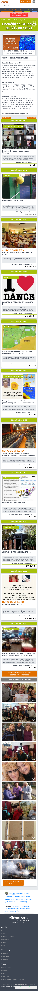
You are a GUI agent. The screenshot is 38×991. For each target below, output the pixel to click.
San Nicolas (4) (7, 75)
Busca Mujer (4, 959)
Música (6, 478)
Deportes (7, 175)
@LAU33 (16, 906)
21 (35, 467)
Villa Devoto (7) (17, 77)
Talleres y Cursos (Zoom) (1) (20, 108)
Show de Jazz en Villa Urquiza (14, 503)
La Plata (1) (14, 85)
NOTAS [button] (34, 9)
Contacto (3, 942)
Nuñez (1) (12, 69)
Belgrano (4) (14, 65)
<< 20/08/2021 (6, 117)
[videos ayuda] (34, 1)
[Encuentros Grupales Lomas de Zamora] (19, 537)
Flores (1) (5, 67)
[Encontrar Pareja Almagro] (19, 587)
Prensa (3, 945)
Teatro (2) (20, 98)
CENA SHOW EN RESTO (12, 604)
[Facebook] (19, 922)
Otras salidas (25, 906)
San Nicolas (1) (21, 89)
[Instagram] (25, 922)
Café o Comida (9, 527)
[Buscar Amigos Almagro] (19, 287)
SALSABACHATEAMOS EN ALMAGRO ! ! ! (18, 303)
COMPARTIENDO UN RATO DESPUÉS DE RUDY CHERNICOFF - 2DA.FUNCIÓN (19, 655)
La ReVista (4, 970)
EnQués (3, 973)
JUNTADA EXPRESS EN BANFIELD (16, 552)
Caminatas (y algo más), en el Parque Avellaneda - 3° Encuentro (17, 352)
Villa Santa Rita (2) (29, 77)
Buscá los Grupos (6, 976)
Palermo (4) (20, 69)
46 (35, 266)
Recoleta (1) (14, 73)
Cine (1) (13, 98)
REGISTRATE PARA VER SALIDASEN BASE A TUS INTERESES (19, 674)
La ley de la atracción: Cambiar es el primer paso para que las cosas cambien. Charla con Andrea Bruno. (19, 402)
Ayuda (3, 933)
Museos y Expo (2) (8, 106)
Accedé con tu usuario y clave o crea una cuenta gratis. (19, 14)
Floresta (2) (13, 67)
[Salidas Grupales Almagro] (19, 436)
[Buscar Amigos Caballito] (19, 386)
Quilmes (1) (19, 87)
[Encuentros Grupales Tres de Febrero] (19, 136)
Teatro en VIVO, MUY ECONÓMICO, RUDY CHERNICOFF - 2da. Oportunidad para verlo (18, 454)
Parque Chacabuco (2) (19, 71)
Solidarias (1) (6, 102)
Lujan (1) (5, 87)
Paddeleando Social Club (12, 200)
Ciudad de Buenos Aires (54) (11, 63)
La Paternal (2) (22, 67)
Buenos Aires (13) (8, 82)
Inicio (3, 19)
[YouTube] (22, 922)
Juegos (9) (28, 100)
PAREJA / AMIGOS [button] (7, 9)
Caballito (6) (23, 65)
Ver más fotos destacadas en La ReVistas (13, 883)
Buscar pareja (4, 953)
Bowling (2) (21, 100)
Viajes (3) (14, 102)
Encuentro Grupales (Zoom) (13, 126)
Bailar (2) (13, 100)
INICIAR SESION (25, 1)
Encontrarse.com (18, 984)
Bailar (6, 277)
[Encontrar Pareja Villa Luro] (19, 337)
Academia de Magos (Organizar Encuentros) (12, 979)
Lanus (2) (22, 85)
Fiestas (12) (6, 100)
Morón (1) (11, 87)
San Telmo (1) (17, 75)
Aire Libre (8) (6, 98)
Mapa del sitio (4, 939)
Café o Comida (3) (15, 104)
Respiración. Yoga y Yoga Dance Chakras (15, 152)
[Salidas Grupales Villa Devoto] (19, 235)
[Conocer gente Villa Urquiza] (19, 488)
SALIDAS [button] (27, 9)
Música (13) (28, 98)
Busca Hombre (5, 956)
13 (35, 316)
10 (35, 214)
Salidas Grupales (12, 19)
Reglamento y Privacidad (7, 936)
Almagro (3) (5, 65)
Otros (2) (21, 102)
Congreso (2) (32, 65)
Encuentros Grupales (6, 967)
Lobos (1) (29, 85)
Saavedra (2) (29, 73)
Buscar (3, 930)
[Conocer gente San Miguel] (19, 186)
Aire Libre (7, 327)
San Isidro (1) (28, 87)
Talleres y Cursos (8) (21, 106)
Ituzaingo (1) (6, 85)
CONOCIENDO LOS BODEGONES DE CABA (17, 254)
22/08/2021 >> (31, 117)
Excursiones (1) (27, 104)
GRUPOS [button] (18, 9)
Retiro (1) (21, 73)
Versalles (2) (26, 75)
